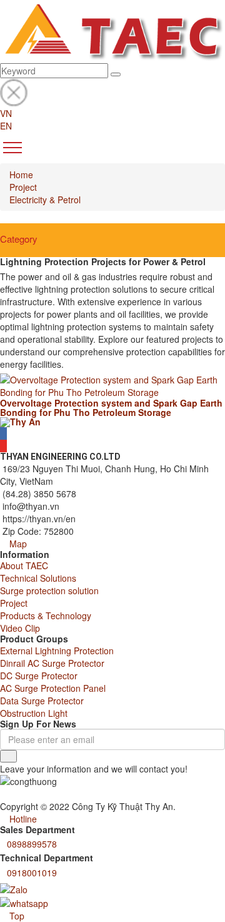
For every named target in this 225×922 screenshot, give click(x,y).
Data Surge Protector (42, 700)
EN (6, 125)
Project (23, 187)
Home (21, 174)
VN (6, 113)
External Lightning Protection (57, 650)
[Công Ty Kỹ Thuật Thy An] (112, 30)
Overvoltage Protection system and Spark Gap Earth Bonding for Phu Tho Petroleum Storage (111, 407)
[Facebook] (3, 433)
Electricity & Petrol (45, 199)
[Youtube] (3, 446)
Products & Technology (45, 615)
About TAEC (24, 565)
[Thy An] (20, 421)
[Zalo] (14, 888)
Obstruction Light (34, 713)
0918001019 (32, 872)
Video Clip (20, 628)
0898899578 (32, 844)
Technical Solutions (38, 578)
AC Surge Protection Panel (53, 688)
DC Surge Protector (39, 675)
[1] (8, 756)
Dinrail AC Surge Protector (52, 663)
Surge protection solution (49, 590)
